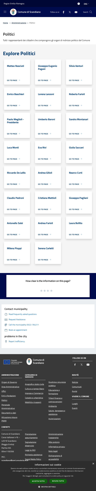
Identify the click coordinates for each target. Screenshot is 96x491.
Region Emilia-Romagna (14, 3)
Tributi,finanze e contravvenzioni (55, 400)
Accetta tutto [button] (38, 481)
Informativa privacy (56, 446)
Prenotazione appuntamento (31, 436)
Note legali (53, 451)
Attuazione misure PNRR (9, 419)
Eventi (75, 408)
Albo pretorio (54, 442)
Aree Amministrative (10, 386)
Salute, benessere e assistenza (56, 412)
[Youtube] (75, 12)
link (72, 476)
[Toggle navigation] (5, 11)
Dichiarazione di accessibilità (55, 457)
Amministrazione (19, 22)
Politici (4, 400)
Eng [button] (85, 3)
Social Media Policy (33, 459)
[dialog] (48, 476)
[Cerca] (90, 12)
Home (5, 22)
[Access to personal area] (78, 3)
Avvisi (74, 391)
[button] (48, 486)
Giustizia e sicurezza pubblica (57, 384)
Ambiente (52, 406)
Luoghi (75, 403)
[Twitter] (68, 12)
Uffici (4, 391)
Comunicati (77, 386)
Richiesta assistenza (33, 454)
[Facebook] (62, 12)
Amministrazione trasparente (55, 436)
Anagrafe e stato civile (34, 384)
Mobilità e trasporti (33, 402)
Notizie (75, 382)
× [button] (93, 464)
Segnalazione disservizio (30, 444)
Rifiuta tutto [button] (58, 481)
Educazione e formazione (54, 392)
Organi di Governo (9, 382)
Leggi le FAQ (30, 450)
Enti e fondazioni (9, 395)
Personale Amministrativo (8, 406)
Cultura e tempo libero (34, 388)
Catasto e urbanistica (34, 397)
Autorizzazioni (54, 418)
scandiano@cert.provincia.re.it (15, 460)
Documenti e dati (9, 412)
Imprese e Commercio (34, 393)
